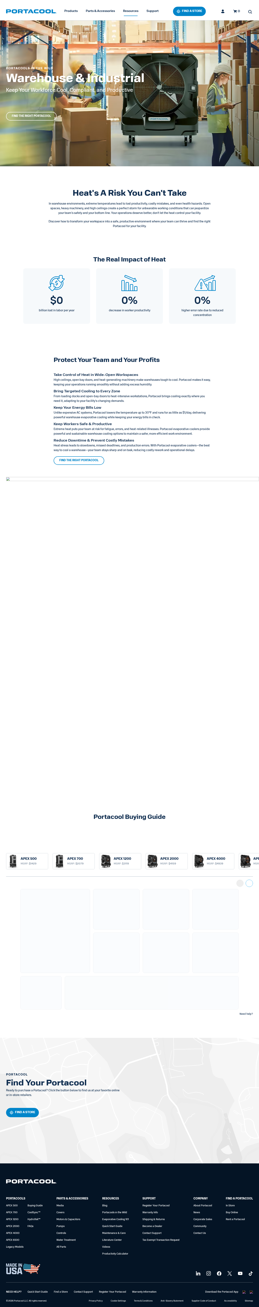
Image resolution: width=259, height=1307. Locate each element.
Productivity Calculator (115, 1254)
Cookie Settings (118, 1301)
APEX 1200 (12, 1219)
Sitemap (249, 1301)
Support (152, 11)
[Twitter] (229, 1273)
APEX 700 (11, 1212)
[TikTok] (250, 1273)
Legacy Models (14, 1247)
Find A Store (192, 11)
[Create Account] (223, 11)
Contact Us (199, 1233)
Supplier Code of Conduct (204, 1301)
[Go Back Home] (31, 1182)
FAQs (30, 1226)
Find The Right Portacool (31, 116)
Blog (104, 1205)
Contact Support (151, 1233)
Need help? (246, 1014)
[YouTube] (239, 1273)
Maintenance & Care (114, 1233)
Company (200, 1198)
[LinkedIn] (197, 1273)
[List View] (240, 883)
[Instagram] (208, 1273)
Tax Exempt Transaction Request (160, 1240)
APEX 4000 (12, 1233)
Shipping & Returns (153, 1219)
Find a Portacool (239, 1198)
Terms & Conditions (143, 1301)
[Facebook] (218, 1273)
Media (60, 1205)
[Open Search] (250, 12)
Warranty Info (150, 1212)
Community (199, 1226)
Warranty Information (144, 1292)
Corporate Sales (202, 1219)
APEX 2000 (12, 1226)
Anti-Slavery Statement (172, 1301)
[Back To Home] (31, 11)
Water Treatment (66, 1240)
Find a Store (61, 1292)
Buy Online (232, 1212)
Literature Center (112, 1240)
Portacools (15, 1198)
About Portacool (202, 1205)
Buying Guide (35, 1205)
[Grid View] (249, 883)
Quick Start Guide (112, 1226)
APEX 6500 (12, 1240)
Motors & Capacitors (68, 1219)
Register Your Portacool (156, 1205)
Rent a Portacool (235, 1219)
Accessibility (230, 1301)
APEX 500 (12, 1205)
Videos (106, 1247)
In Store (230, 1205)
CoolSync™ (34, 1212)
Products (71, 11)
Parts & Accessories (100, 11)
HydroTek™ (34, 1219)
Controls (61, 1233)
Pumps (60, 1226)
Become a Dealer (152, 1226)
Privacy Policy (96, 1301)
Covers (60, 1212)
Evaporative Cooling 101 (115, 1219)
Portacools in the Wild (114, 1212)
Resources (130, 11)
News (196, 1212)
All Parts (61, 1247)
